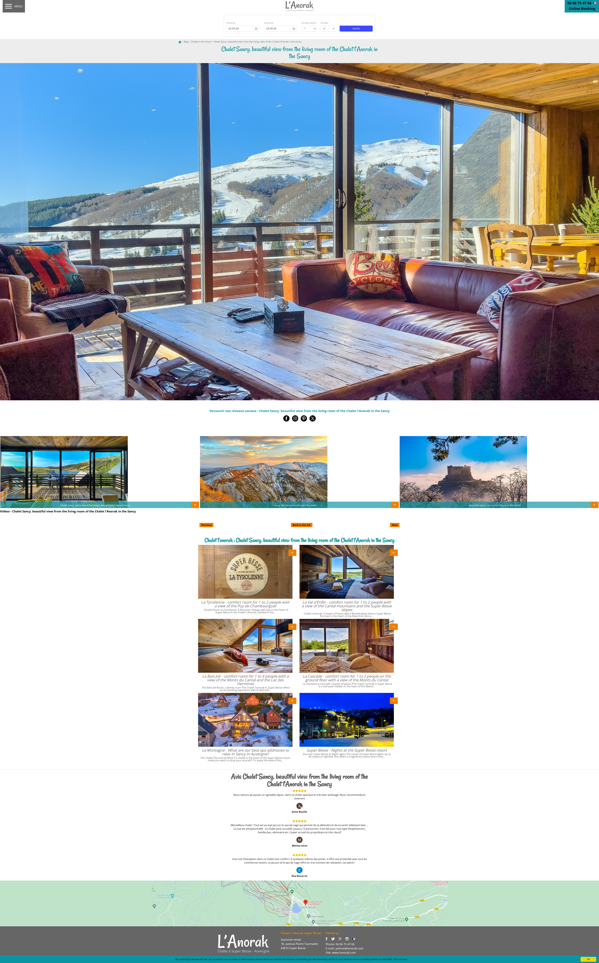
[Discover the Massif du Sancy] (243, 943)
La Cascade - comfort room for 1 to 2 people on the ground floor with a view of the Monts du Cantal (347, 678)
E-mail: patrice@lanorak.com (344, 948)
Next (395, 524)
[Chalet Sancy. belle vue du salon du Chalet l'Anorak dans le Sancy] (595, 2)
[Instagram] (348, 938)
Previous (206, 524)
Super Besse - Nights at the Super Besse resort (347, 750)
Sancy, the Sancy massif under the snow (295, 505)
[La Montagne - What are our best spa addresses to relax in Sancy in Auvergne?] (292, 700)
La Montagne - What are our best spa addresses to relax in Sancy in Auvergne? (245, 752)
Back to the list (302, 524)
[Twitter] (334, 938)
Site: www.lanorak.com (341, 952)
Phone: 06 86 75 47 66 (340, 944)
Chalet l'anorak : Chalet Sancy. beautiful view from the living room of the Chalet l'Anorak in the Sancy (299, 540)
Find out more (400, 959)
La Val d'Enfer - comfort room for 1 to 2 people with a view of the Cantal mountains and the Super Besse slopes (347, 606)
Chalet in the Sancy (201, 41)
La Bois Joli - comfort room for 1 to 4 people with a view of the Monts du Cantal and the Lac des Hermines (245, 680)
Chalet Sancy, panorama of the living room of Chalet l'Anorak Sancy (95, 505)
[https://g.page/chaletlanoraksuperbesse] (341, 938)
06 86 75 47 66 (579, 3)
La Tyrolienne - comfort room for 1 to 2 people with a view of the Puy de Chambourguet (245, 604)
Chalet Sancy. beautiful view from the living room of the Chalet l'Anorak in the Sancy (257, 41)
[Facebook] (328, 938)
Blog (186, 41)
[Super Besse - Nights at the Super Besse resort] (394, 700)
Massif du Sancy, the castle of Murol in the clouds (495, 505)
